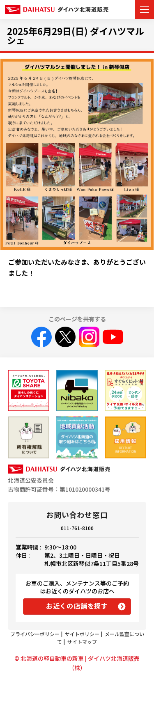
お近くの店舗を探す (77, 606)
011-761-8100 (77, 527)
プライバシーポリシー (35, 633)
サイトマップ (82, 641)
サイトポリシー (82, 633)
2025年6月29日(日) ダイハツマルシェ (75, 35)
